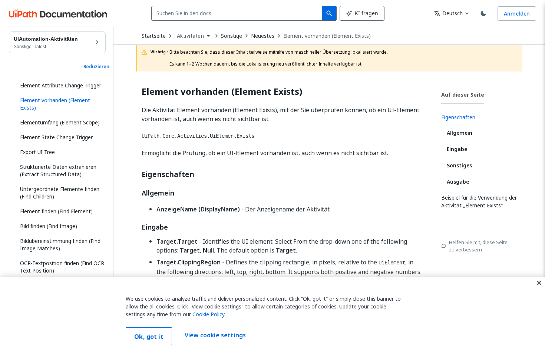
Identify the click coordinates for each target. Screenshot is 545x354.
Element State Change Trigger (56, 137)
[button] (60, 104)
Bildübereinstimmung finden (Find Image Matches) (60, 244)
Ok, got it (149, 336)
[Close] (539, 283)
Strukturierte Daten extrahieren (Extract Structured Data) (58, 170)
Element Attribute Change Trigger (60, 85)
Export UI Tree (37, 152)
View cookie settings (215, 335)
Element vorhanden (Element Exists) (327, 36)
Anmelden (517, 13)
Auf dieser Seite (462, 94)
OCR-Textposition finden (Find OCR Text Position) (62, 266)
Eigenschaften (168, 174)
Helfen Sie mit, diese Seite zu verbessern (478, 245)
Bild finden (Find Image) (48, 226)
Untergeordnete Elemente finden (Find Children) (59, 192)
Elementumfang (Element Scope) (60, 122)
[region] (272, 315)
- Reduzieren (94, 66)
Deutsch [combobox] (448, 13)
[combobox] (238, 13)
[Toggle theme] (483, 13)
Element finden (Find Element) (56, 211)
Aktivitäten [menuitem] (190, 36)
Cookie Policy (208, 314)
